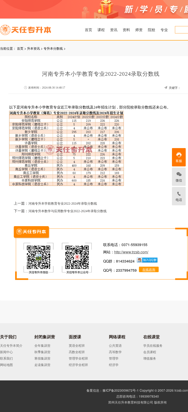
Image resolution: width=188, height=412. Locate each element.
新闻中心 (6, 352)
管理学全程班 (78, 358)
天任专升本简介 (11, 345)
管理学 (114, 358)
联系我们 (6, 358)
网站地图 (6, 365)
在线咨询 (148, 269)
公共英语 (115, 345)
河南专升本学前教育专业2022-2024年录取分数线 (62, 203)
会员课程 (149, 352)
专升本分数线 (53, 48)
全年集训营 (42, 345)
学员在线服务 (153, 345)
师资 (139, 29)
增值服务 (149, 358)
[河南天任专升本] (36, 28)
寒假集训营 (42, 358)
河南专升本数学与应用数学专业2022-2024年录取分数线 (67, 211)
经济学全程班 (78, 365)
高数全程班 (77, 352)
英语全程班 (77, 345)
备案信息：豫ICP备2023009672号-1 (112, 390)
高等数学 (115, 352)
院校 (151, 29)
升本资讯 (33, 48)
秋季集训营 (42, 352)
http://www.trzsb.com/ (131, 252)
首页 (88, 29)
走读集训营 (42, 365)
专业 (164, 29)
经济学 (114, 365)
